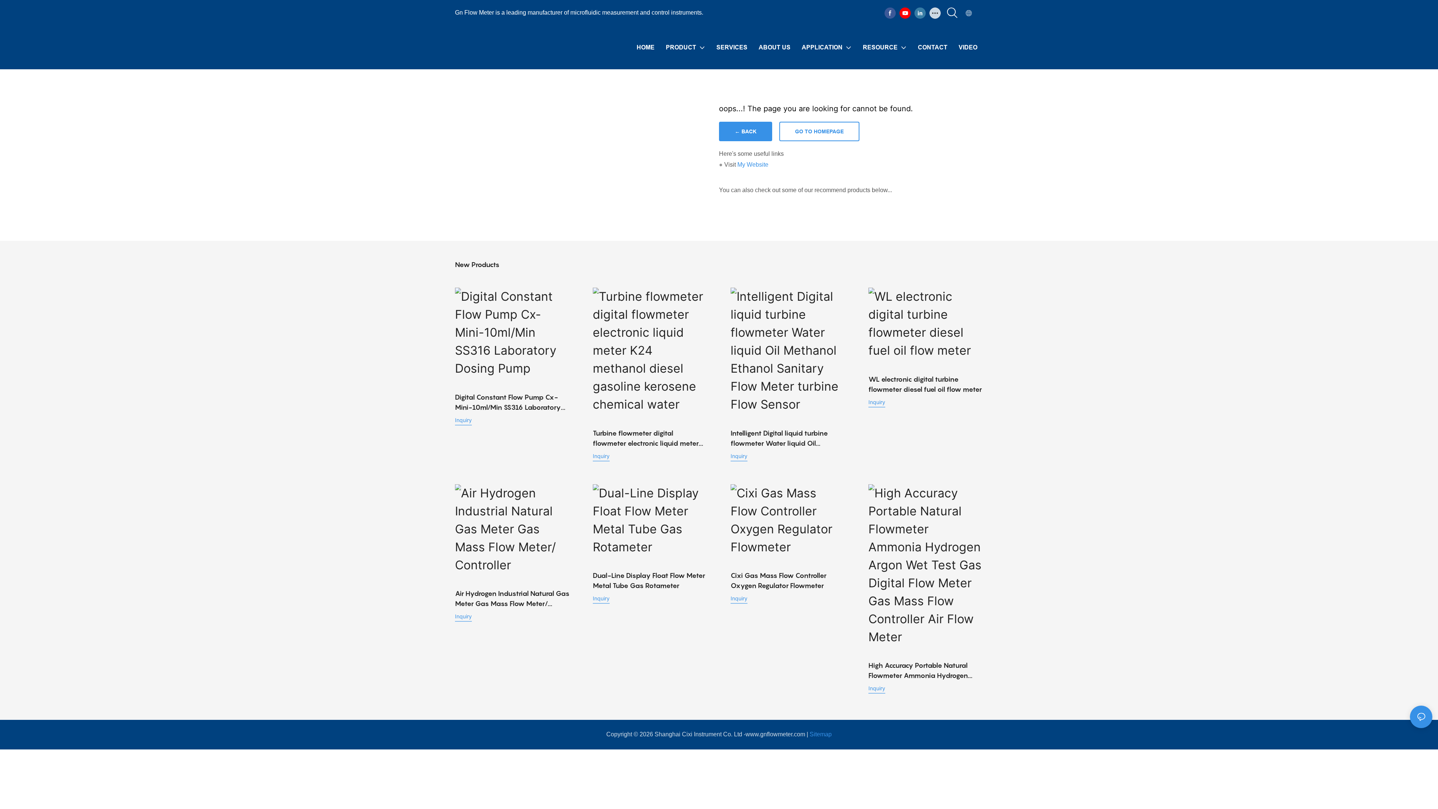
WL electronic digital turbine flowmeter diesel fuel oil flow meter (925, 384)
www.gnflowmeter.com (775, 734)
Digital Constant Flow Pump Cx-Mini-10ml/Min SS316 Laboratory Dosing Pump (508, 402)
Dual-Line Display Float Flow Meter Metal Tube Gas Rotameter (649, 581)
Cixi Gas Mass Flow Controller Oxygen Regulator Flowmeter (778, 581)
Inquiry (463, 420)
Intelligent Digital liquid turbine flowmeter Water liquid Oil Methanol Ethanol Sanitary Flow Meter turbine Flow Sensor (782, 438)
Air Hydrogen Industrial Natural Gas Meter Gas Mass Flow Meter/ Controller (512, 599)
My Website (752, 164)
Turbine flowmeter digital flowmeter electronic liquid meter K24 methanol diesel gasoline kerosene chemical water (646, 438)
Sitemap (821, 734)
